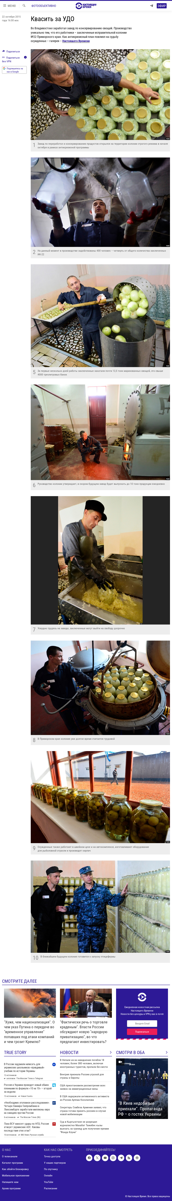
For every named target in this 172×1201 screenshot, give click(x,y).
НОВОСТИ (69, 1052)
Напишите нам (10, 1181)
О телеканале (9, 1156)
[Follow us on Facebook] (89, 1158)
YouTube (48, 1181)
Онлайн (48, 1175)
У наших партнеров (55, 1162)
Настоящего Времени (76, 41)
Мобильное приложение (15, 1175)
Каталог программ (12, 1162)
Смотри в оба (130, 1052)
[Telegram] (151, 5)
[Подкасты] (137, 1158)
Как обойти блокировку (15, 1169)
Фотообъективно (43, 6)
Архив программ (11, 1188)
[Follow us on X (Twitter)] (97, 1158)
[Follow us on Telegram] (121, 1158)
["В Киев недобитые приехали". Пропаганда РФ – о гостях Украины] (142, 1088)
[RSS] (129, 1158)
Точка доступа (52, 1156)
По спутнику (51, 1169)
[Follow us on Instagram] (113, 1158)
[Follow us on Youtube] (105, 1158)
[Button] (11, 52)
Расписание (50, 1188)
